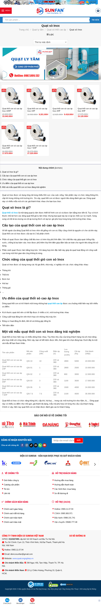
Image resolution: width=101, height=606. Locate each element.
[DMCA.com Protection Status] (66, 584)
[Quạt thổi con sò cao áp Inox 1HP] (38, 95)
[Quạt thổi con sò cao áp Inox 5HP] (13, 132)
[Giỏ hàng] (98, 10)
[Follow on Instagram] (27, 445)
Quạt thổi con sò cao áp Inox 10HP (12, 110)
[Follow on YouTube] (44, 445)
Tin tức (7, 489)
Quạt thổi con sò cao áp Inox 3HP (88, 110)
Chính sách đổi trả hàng (14, 513)
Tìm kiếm (95, 20)
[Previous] (5, 63)
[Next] (95, 63)
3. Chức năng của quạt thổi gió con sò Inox (18, 179)
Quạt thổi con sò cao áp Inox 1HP (37, 110)
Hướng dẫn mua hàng (63, 480)
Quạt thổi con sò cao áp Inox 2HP (62, 110)
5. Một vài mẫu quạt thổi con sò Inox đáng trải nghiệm (23, 187)
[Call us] (40, 445)
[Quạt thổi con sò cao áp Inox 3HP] (88, 95)
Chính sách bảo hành (13, 518)
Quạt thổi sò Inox (10, 213)
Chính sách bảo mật (12, 522)
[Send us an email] (36, 445)
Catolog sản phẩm (11, 485)
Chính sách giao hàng (13, 509)
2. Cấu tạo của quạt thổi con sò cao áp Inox (18, 176)
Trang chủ (24, 29)
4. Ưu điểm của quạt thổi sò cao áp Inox (17, 183)
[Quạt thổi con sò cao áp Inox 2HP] (63, 95)
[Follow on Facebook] (22, 445)
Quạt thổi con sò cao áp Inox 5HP (12, 147)
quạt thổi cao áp (55, 303)
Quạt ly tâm (38, 29)
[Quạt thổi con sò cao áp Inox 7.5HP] (38, 132)
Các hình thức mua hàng (65, 489)
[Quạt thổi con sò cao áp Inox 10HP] (13, 95)
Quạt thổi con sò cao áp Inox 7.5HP (37, 147)
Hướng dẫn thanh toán (64, 485)
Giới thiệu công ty (11, 480)
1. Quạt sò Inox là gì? (9, 172)
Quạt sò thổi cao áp (56, 29)
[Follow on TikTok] (31, 445)
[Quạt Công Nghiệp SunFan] (50, 11)
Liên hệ (7, 493)
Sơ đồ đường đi (61, 493)
